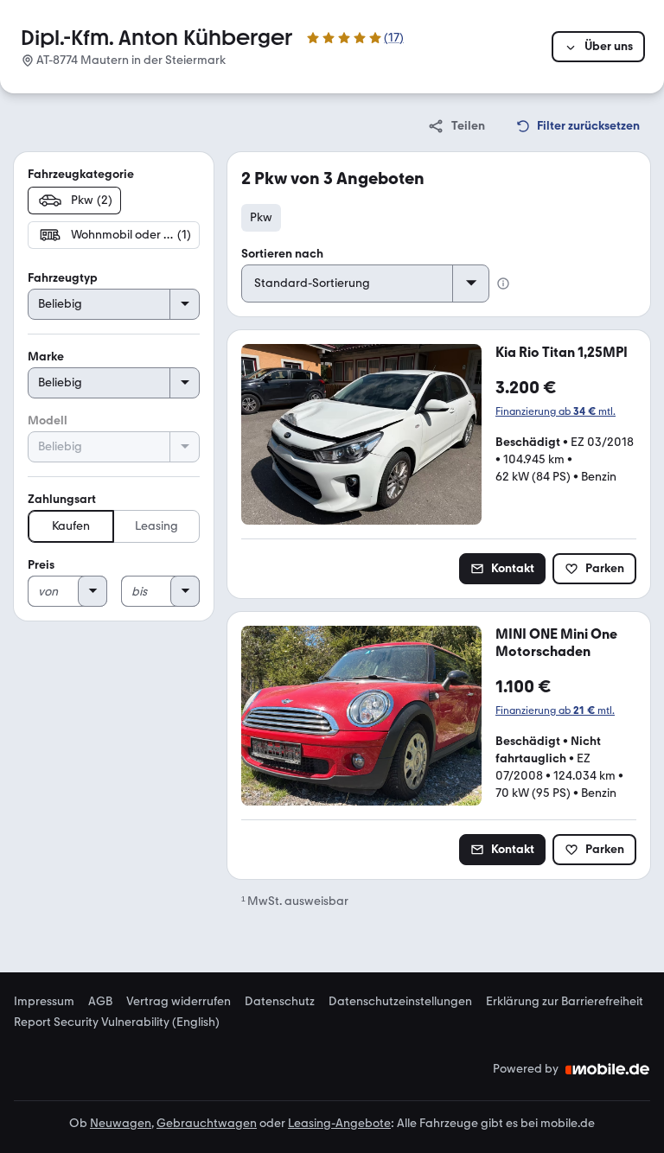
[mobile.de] (607, 1069)
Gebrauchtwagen (206, 1123)
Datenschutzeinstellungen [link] (400, 1002)
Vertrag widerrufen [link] (178, 1002)
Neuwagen (120, 1123)
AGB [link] (100, 1002)
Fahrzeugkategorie (81, 174)
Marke (46, 356)
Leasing (156, 526)
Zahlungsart (62, 499)
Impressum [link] (44, 1002)
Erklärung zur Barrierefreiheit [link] (564, 1002)
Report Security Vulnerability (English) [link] (117, 1022)
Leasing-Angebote (339, 1123)
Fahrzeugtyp (63, 278)
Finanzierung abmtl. (555, 411)
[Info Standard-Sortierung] (503, 283)
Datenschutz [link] (280, 1002)
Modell (47, 420)
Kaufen (71, 526)
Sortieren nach (282, 253)
